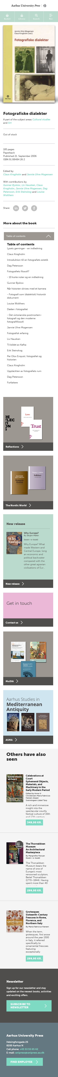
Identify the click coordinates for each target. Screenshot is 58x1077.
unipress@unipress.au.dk (29, 1052)
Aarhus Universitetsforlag (29, 5)
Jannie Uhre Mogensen (40, 174)
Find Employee (21, 1061)
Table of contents (15, 236)
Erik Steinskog (24, 191)
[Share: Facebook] (34, 208)
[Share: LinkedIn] (16, 208)
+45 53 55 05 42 (29, 1049)
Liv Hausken (28, 185)
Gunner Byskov (11, 185)
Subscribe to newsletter (20, 1006)
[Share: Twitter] (25, 208)
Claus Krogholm (12, 174)
